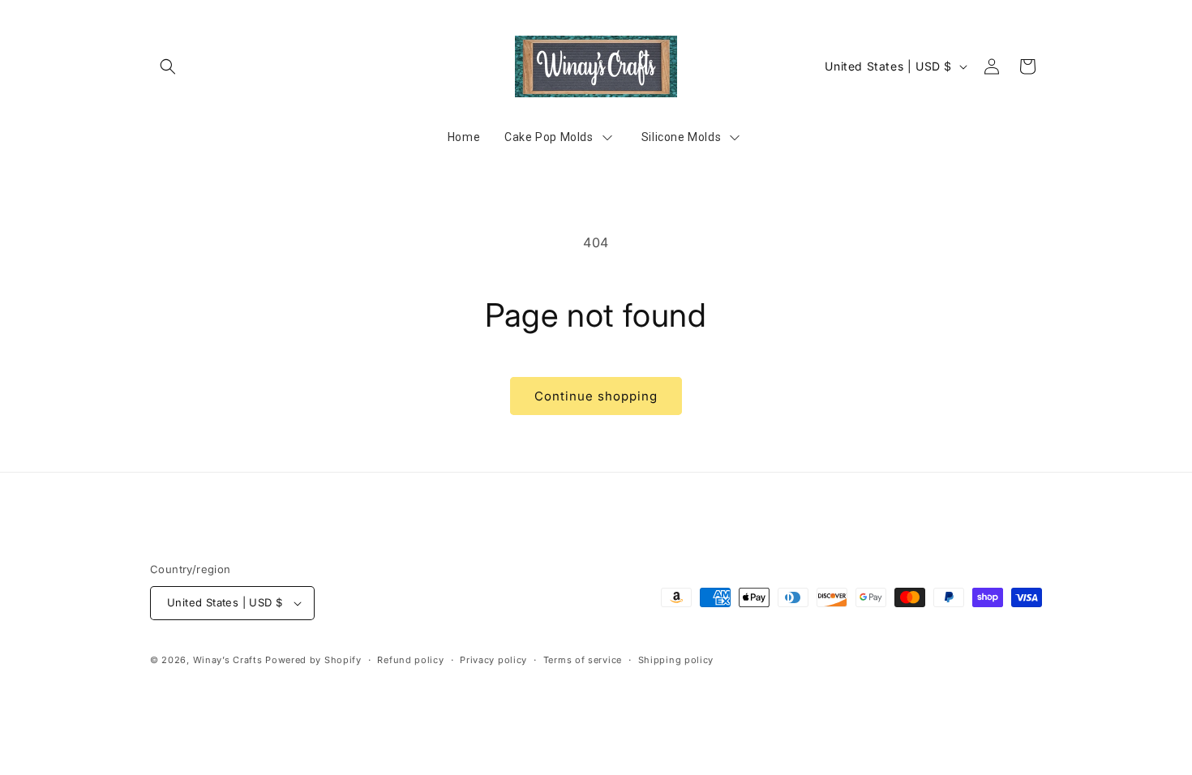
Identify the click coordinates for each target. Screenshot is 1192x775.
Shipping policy (676, 660)
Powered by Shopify (313, 660)
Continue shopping (596, 396)
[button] (168, 66)
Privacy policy (493, 660)
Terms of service (582, 660)
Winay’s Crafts (228, 660)
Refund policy (410, 660)
